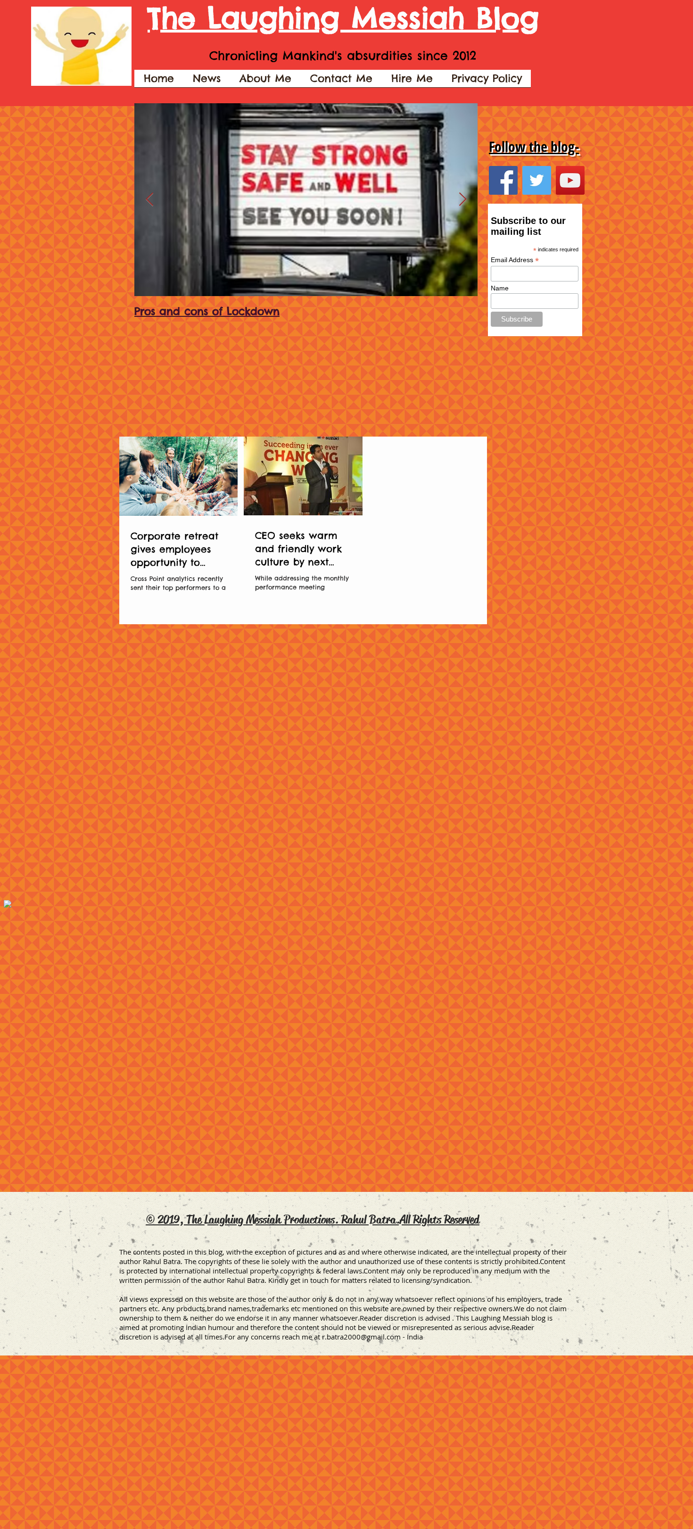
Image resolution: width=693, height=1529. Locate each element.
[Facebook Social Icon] (503, 180)
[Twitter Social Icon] (536, 180)
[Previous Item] (149, 199)
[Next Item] (462, 199)
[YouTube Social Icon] (570, 180)
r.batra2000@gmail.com (361, 1336)
